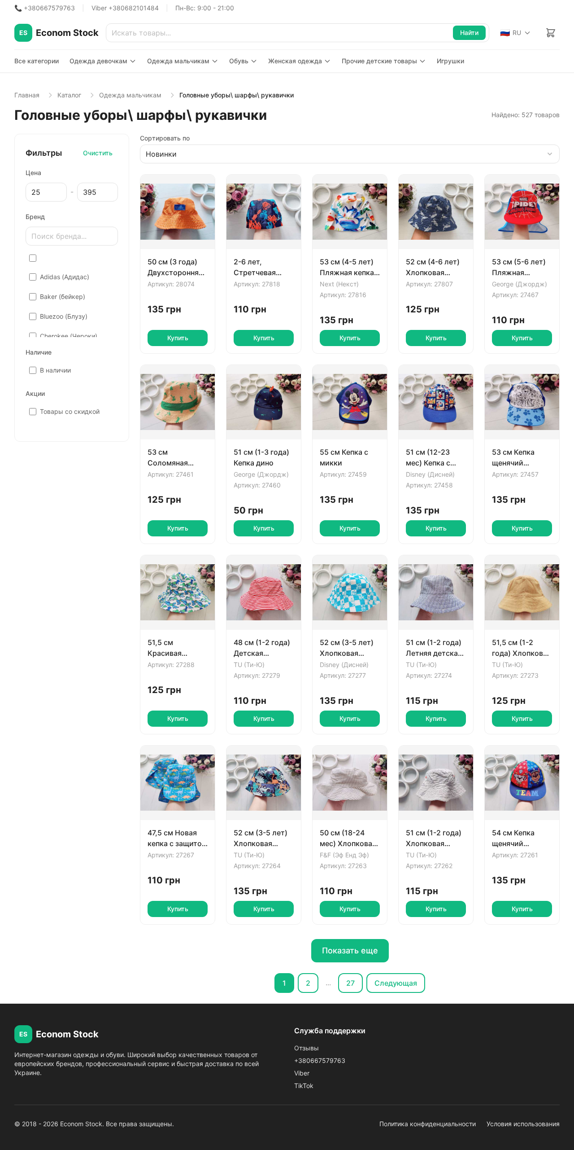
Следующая (395, 983)
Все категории (36, 61)
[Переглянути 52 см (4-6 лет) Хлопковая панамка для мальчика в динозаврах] (436, 212)
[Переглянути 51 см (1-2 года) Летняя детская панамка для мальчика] (436, 592)
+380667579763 (319, 1060)
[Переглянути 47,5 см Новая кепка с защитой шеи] (177, 783)
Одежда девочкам (98, 61)
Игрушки (450, 61)
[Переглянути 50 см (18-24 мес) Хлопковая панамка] (350, 783)
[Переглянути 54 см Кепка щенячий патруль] (522, 783)
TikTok (303, 1085)
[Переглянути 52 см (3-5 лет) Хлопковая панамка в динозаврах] (263, 783)
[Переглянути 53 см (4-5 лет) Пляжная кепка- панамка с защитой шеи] (350, 212)
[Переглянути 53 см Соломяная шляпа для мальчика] (177, 402)
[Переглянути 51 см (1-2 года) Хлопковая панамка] (436, 783)
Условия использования (523, 1124)
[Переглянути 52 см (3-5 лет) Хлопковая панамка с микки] (350, 592)
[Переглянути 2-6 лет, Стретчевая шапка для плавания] (263, 212)
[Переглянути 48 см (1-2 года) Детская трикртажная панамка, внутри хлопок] (263, 592)
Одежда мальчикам (178, 61)
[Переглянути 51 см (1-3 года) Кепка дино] (263, 402)
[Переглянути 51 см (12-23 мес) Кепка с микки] (436, 402)
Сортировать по (165, 138)
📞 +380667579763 (44, 8)
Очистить (98, 153)
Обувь (238, 61)
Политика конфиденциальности (427, 1124)
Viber (301, 1073)
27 (350, 983)
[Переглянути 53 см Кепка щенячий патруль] (522, 402)
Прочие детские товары (379, 61)
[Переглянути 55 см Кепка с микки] (350, 402)
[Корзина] (551, 33)
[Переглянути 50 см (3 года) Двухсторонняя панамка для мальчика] (177, 212)
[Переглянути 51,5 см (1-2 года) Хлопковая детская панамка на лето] (522, 592)
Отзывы (306, 1048)
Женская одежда (295, 61)
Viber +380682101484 (125, 8)
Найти (469, 32)
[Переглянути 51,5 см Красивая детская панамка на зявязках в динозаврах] (177, 592)
